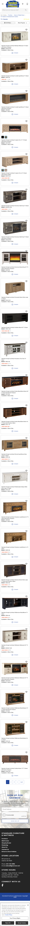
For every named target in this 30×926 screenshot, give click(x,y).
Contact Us (5, 850)
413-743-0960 (10, 864)
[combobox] (22, 22)
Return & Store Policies (9, 852)
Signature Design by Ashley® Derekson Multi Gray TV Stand (15, 205)
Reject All (7, 923)
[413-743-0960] (27, 4)
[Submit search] (26, 10)
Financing (5, 845)
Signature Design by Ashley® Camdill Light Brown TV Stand (14, 75)
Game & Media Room (19, 15)
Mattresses (5, 841)
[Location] (23, 4)
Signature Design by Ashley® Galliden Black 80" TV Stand (14, 327)
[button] (3, 4)
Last (21, 782)
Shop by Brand (6, 843)
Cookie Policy (8, 914)
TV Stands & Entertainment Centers (9, 16)
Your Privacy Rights (15, 918)
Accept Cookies (22, 923)
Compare (16, 52)
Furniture (10, 15)
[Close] (28, 905)
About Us (4, 847)
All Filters (8, 22)
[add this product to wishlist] (26, 30)
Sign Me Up (15, 821)
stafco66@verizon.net (12, 866)
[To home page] (13, 4)
